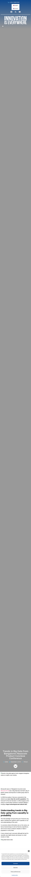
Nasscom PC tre (5, 790)
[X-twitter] (15, 12)
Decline (15, 867)
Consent (15, 863)
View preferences (15, 871)
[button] (28, 851)
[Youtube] (20, 12)
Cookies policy (15, 875)
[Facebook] (11, 12)
